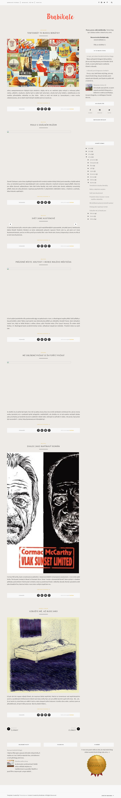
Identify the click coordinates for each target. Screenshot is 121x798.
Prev (10, 224)
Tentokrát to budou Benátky (43, 33)
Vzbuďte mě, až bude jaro (43, 611)
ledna (92, 219)
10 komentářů (22, 246)
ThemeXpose (23, 795)
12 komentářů (22, 339)
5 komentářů (21, 714)
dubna (92, 182)
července (93, 174)
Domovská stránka (13, 2)
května (92, 180)
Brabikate (72, 109)
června (92, 177)
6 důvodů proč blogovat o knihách (98, 70)
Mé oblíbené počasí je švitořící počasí (43, 355)
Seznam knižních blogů (14, 750)
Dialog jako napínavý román (43, 446)
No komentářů (22, 202)
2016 (89, 148)
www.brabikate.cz (99, 40)
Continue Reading (43, 103)
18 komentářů (22, 430)
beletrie (43, 122)
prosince (93, 160)
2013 (89, 157)
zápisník (43, 352)
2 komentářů (21, 595)
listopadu (93, 163)
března (92, 213)
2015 (89, 151)
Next (75, 224)
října (91, 165)
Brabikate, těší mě (28, 2)
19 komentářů (22, 109)
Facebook (90, 112)
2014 (89, 154)
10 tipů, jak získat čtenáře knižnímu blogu (100, 56)
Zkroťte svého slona (21, 761)
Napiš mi (39, 2)
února (92, 216)
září (91, 168)
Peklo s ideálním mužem (43, 125)
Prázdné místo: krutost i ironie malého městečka (43, 262)
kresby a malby (43, 608)
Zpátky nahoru (107, 795)
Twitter (109, 112)
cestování (43, 30)
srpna (92, 171)
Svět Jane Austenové (43, 218)
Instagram (99, 112)
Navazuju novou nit (99, 85)
